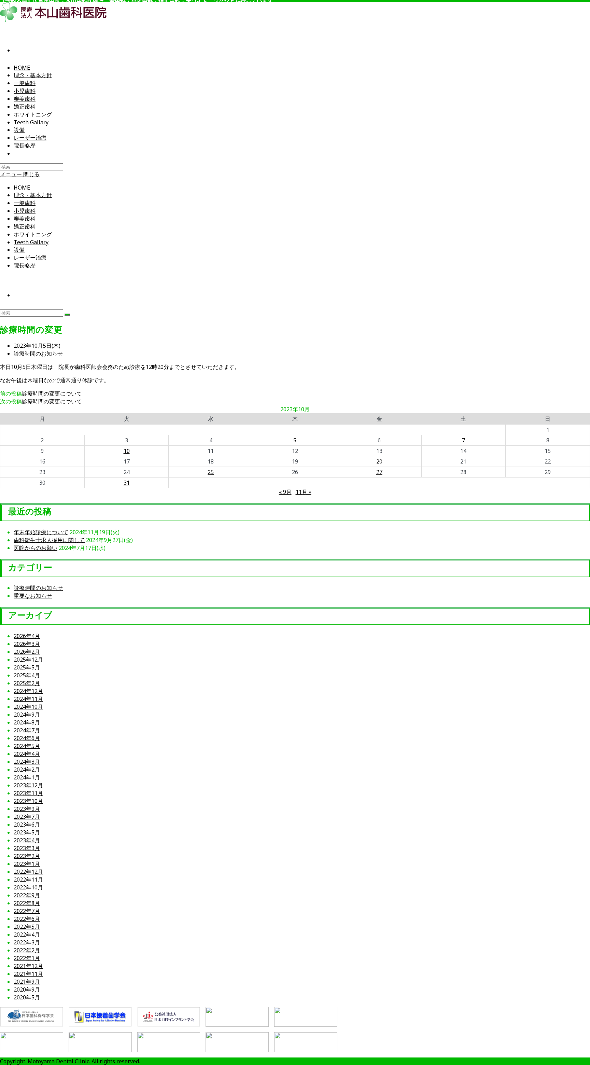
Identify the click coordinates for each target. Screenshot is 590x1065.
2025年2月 (27, 683)
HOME (22, 187)
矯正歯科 (25, 226)
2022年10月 (28, 887)
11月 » (303, 492)
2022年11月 (28, 879)
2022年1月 (27, 958)
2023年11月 (28, 793)
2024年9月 (27, 714)
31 (127, 482)
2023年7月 (27, 816)
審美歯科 (25, 218)
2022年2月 (27, 950)
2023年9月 (27, 809)
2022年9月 (27, 895)
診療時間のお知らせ (38, 353)
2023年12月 (28, 785)
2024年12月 (28, 691)
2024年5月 (27, 746)
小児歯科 (25, 211)
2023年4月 (27, 840)
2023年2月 (27, 856)
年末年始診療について (41, 532)
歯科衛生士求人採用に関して (49, 540)
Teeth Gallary (31, 242)
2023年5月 (27, 832)
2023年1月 (27, 864)
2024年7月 (27, 730)
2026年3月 (27, 644)
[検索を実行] (67, 315)
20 (379, 461)
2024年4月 (27, 754)
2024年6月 (27, 738)
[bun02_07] (31, 1042)
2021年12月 (28, 966)
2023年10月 (28, 801)
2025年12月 (28, 659)
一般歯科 (25, 203)
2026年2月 (27, 651)
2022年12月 (28, 871)
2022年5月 (27, 926)
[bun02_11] (305, 1042)
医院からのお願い (35, 548)
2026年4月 (27, 636)
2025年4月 (27, 675)
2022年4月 (27, 934)
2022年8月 (27, 903)
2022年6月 (27, 919)
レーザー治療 (30, 257)
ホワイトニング (33, 234)
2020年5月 (27, 997)
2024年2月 (27, 769)
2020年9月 (27, 989)
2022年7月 (27, 911)
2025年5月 (27, 667)
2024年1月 (27, 777)
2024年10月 (28, 706)
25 (211, 472)
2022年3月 (27, 942)
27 (379, 472)
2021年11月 (28, 974)
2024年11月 (28, 699)
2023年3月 (27, 848)
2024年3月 (27, 761)
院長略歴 (25, 265)
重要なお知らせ (33, 595)
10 (127, 451)
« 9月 (285, 492)
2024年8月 (27, 722)
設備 (19, 249)
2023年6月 (27, 824)
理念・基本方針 (33, 195)
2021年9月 (27, 981)
